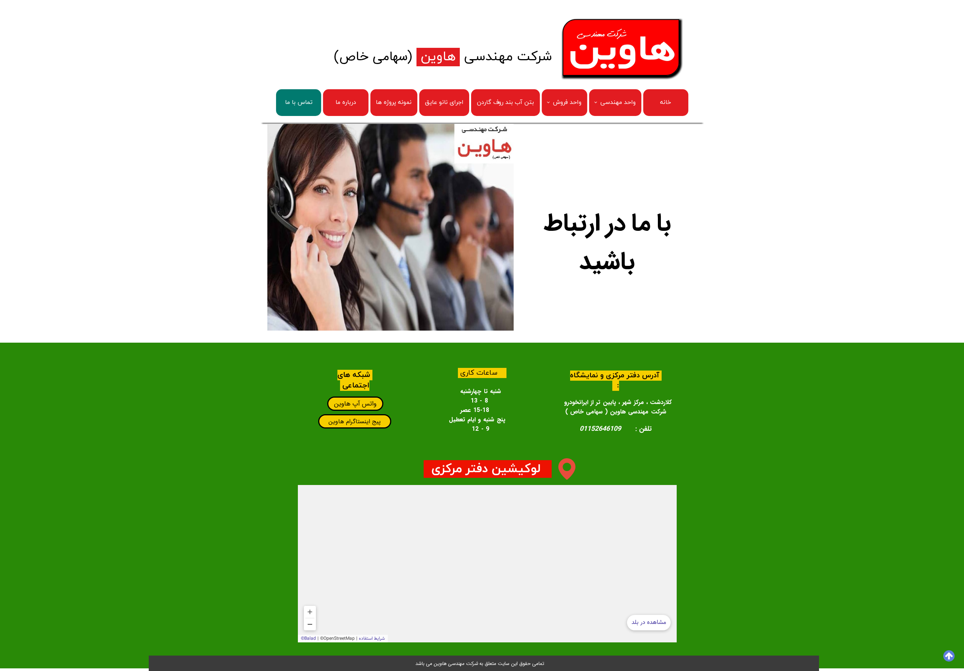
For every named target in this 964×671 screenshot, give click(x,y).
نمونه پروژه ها (394, 103)
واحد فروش (567, 103)
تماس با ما (299, 103)
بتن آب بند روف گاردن (505, 103)
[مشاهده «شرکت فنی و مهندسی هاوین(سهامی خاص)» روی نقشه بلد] (487, 563)
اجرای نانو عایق (444, 103)
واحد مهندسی (618, 103)
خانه (665, 103)
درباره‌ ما (346, 103)
